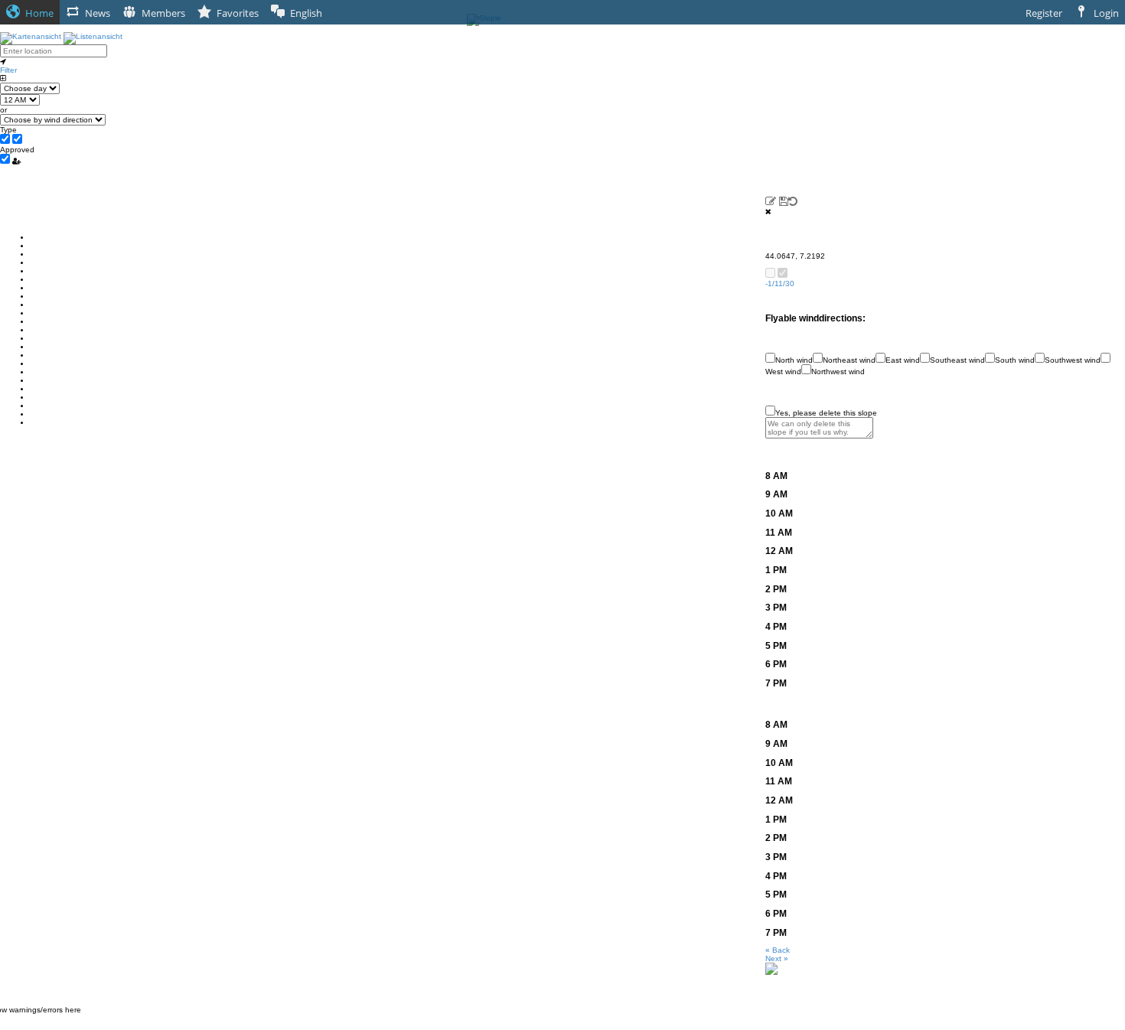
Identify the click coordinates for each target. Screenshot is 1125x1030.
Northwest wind (838, 371)
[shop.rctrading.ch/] (771, 968)
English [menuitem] (306, 13)
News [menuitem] (97, 13)
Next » (776, 958)
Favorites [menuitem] (238, 13)
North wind (794, 360)
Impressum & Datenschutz (563, 1026)
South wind (1015, 360)
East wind (902, 360)
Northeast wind (849, 360)
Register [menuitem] (1044, 13)
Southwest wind (1073, 360)
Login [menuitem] (1106, 13)
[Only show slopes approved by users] (16, 161)
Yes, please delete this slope (826, 413)
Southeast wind (957, 360)
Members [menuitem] (163, 13)
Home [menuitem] (39, 13)
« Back (777, 950)
